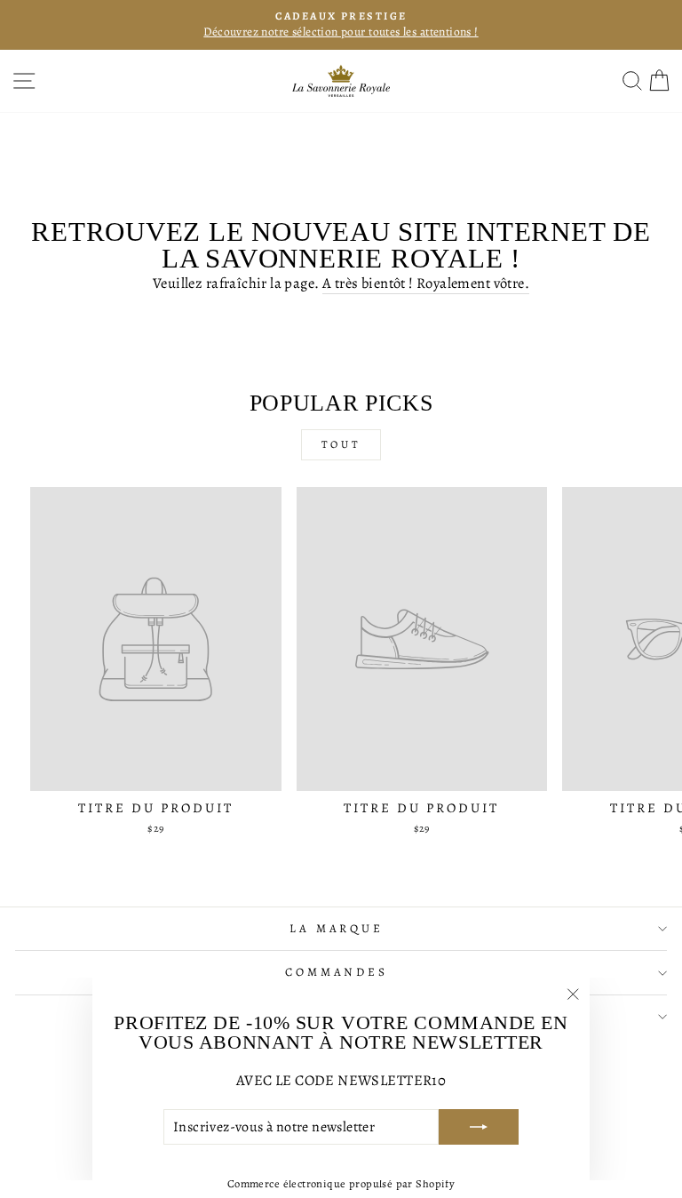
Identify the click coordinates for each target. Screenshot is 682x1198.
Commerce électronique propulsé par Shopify (341, 1183)
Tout (341, 444)
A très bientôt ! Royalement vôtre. (425, 283)
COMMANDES (337, 972)
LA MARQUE (337, 929)
